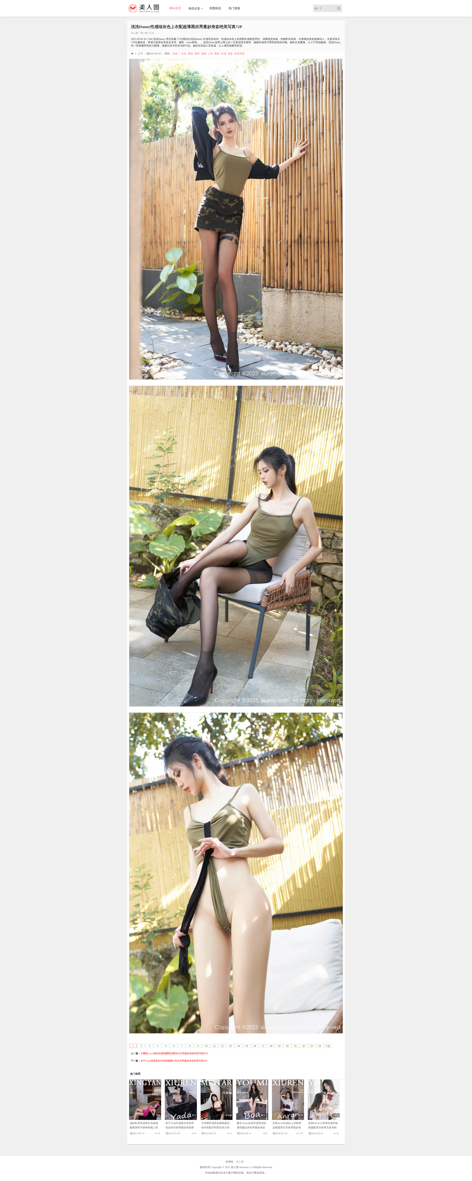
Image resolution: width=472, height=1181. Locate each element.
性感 (223, 53)
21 (295, 1046)
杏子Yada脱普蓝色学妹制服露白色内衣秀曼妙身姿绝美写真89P (173, 1060)
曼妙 (217, 53)
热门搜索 (234, 8)
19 (279, 1046)
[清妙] (145, 1103)
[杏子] (181, 1103)
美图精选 (215, 8)
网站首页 (175, 8)
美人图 (134, 33)
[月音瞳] (217, 1103)
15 (246, 1046)
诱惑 (190, 53)
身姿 (230, 53)
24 (319, 1046)
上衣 (210, 53)
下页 (327, 1046)
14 (238, 1046)
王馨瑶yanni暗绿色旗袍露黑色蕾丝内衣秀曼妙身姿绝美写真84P (174, 1053)
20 (287, 1046)
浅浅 (175, 53)
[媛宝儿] (252, 1103)
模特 (197, 53)
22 (303, 1046)
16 (255, 1046)
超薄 (203, 53)
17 (263, 1046)
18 (271, 1046)
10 (206, 1046)
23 (311, 1046)
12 (222, 1046)
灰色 (183, 53)
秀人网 (144, 33)
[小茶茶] (324, 1103)
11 (214, 1046)
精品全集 (194, 8)
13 (230, 1046)
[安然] (288, 1103)
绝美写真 (239, 53)
